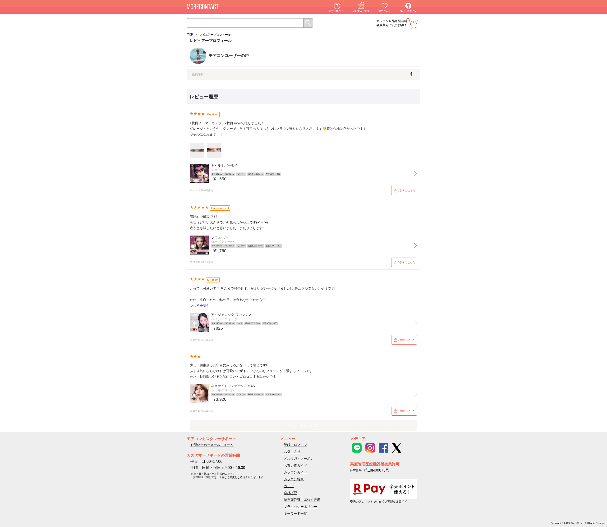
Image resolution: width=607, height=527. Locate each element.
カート (412, 23)
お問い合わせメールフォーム (212, 445)
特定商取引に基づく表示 (302, 500)
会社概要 (290, 493)
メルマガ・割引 (361, 11)
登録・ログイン (408, 11)
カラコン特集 (294, 479)
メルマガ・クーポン (299, 458)
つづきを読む (200, 305)
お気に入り (385, 11)
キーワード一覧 (295, 513)
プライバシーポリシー (300, 507)
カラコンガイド (295, 472)
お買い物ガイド (337, 11)
